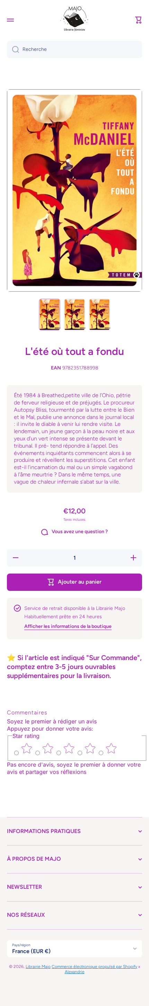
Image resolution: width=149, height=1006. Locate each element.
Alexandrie (75, 971)
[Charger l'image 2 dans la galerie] (74, 315)
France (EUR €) (31, 951)
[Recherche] (13, 49)
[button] (138, 20)
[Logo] (74, 20)
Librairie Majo (38, 966)
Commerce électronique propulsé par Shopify (94, 966)
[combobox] (74, 49)
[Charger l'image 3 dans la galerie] (99, 315)
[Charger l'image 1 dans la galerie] (49, 315)
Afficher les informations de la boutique (68, 626)
